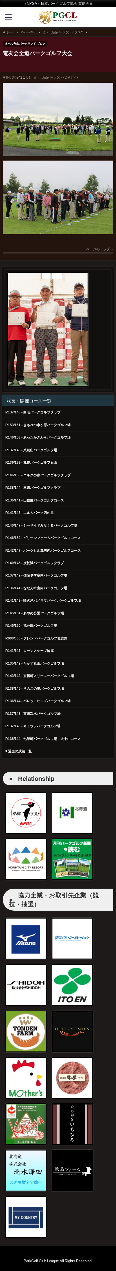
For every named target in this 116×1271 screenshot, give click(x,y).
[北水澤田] (26, 1170)
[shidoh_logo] (26, 985)
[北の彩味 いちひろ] (72, 1124)
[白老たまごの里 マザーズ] (26, 1078)
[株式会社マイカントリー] (26, 1217)
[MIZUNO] (26, 938)
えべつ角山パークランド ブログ (25, 43)
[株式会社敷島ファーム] (72, 1170)
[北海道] (72, 813)
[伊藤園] (72, 985)
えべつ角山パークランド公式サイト (56, 77)
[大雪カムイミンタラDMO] (26, 859)
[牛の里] (72, 1078)
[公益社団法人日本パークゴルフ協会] (26, 813)
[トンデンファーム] (26, 1031)
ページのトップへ (99, 249)
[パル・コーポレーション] (72, 938)
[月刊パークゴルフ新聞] (72, 859)
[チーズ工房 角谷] (26, 1124)
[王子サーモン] (72, 1031)
